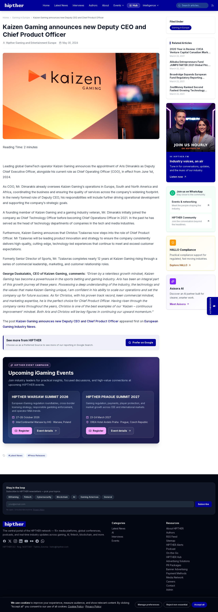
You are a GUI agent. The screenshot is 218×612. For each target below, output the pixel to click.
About (105, 5)
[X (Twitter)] (10, 541)
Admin (169, 589)
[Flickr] (31, 541)
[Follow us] (212, 5)
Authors (93, 5)
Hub (135, 5)
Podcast (170, 548)
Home (46, 5)
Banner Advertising (177, 569)
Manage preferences (148, 604)
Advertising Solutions (178, 561)
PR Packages (173, 565)
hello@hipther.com (59, 547)
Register (24, 430)
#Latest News (15, 455)
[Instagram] (15, 541)
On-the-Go (172, 552)
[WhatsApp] (42, 541)
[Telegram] (37, 541)
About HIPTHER (175, 528)
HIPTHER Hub (174, 557)
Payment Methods (176, 573)
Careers (170, 581)
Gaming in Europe (21, 17)
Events (117, 5)
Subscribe (203, 504)
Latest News (61, 5)
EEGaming (14, 497)
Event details (45, 430)
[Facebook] (4, 541)
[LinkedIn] (20, 541)
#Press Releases (36, 455)
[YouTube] (26, 541)
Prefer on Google (143, 342)
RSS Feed (171, 536)
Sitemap (170, 540)
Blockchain (62, 497)
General (108, 497)
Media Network (174, 577)
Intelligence (149, 5)
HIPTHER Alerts (174, 544)
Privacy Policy (93, 606)
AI (74, 497)
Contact (170, 585)
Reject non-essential (176, 604)
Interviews (78, 5)
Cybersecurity (44, 497)
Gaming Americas (89, 497)
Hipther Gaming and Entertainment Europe (31, 42)
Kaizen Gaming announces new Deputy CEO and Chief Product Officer (67, 321)
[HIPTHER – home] (14, 5)
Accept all (199, 604)
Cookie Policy (76, 606)
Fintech (27, 497)
